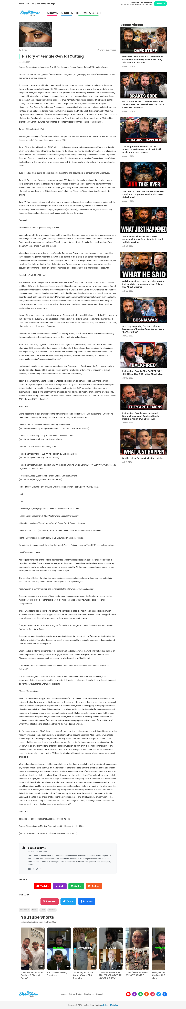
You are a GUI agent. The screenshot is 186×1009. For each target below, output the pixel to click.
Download (112, 50)
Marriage (51, 4)
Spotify (77, 886)
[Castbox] (146, 994)
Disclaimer (89, 994)
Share (102, 50)
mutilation (52, 910)
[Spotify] (140, 994)
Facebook (88, 901)
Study (43, 4)
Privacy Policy (75, 994)
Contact (99, 994)
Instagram (51, 901)
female (34, 910)
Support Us (160, 4)
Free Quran (35, 4)
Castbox (95, 886)
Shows (52, 13)
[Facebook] (40, 869)
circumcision (24, 910)
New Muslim (24, 4)
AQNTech (105, 1005)
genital (42, 910)
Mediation (114, 1005)
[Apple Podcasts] (134, 994)
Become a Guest (88, 13)
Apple (61, 886)
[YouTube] (29, 869)
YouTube (44, 886)
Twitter (70, 901)
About (64, 994)
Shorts (67, 13)
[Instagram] (33, 869)
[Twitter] (37, 869)
